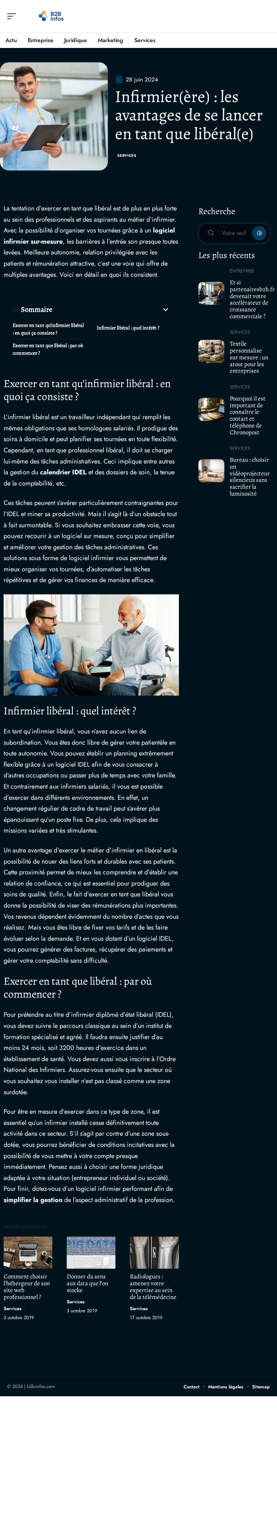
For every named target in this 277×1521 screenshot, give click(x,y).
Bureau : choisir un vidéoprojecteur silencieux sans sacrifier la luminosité (250, 477)
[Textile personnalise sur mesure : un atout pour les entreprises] (211, 351)
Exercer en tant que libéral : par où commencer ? (48, 349)
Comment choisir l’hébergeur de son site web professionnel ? (27, 1286)
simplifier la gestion (33, 1200)
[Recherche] (265, 16)
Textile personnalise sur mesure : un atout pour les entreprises (249, 357)
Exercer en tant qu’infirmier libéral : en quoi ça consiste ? (48, 329)
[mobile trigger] (13, 16)
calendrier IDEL (63, 472)
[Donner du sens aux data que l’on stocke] (91, 1253)
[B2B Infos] (51, 16)
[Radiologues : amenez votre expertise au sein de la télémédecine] (154, 1253)
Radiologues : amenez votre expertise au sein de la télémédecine (153, 1286)
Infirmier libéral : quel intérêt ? (128, 327)
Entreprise (242, 270)
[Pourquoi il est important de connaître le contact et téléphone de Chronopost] (211, 409)
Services (126, 155)
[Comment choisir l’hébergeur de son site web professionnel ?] (28, 1253)
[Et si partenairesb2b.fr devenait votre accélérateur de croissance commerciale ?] (211, 293)
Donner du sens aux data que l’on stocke (87, 1283)
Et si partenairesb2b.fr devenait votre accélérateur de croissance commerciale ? (252, 299)
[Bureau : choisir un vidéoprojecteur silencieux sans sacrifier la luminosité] (211, 470)
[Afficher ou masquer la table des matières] (111, 309)
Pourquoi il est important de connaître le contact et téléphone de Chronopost (247, 415)
